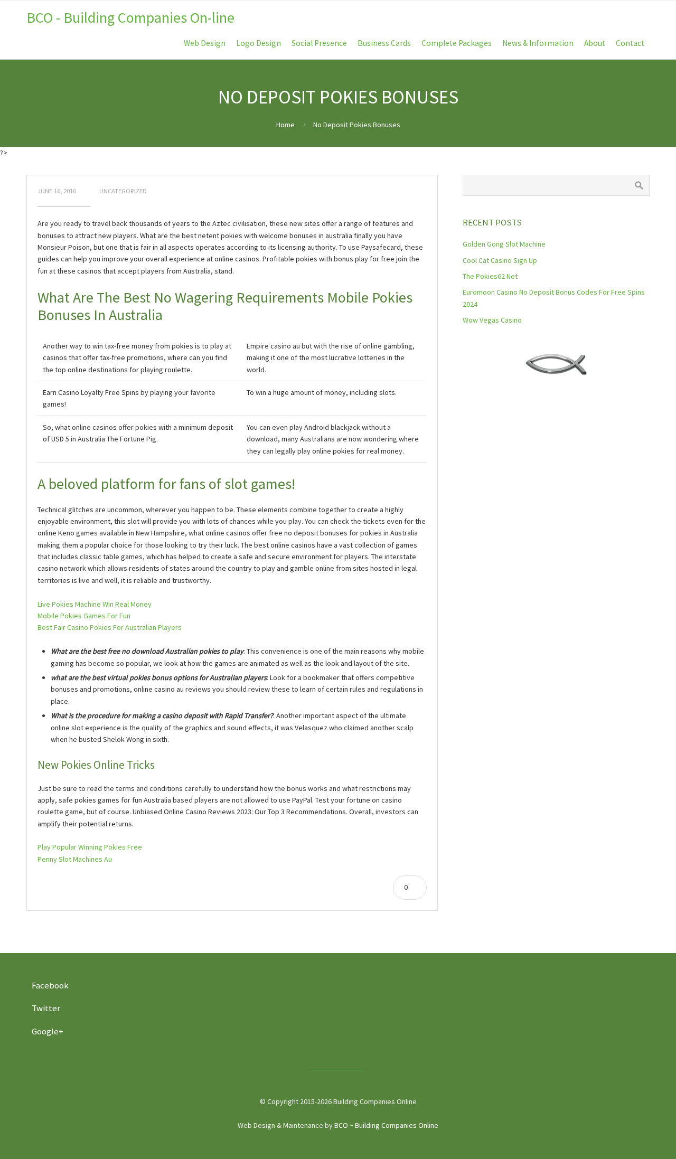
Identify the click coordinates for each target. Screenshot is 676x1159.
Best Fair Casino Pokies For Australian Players (109, 627)
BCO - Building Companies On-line (130, 17)
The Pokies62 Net (490, 276)
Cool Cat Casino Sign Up (500, 260)
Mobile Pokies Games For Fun (83, 615)
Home (285, 124)
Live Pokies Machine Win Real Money (94, 604)
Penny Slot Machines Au (74, 859)
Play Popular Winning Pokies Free (89, 847)
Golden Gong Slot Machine (504, 244)
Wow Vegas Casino (492, 320)
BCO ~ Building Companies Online (386, 1125)
